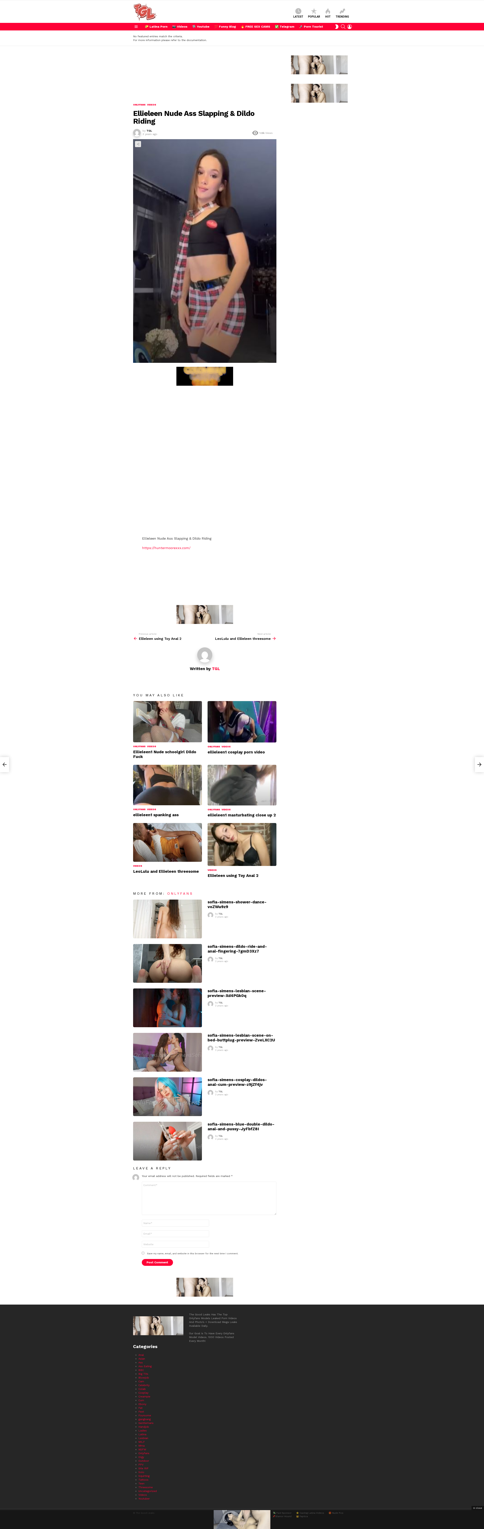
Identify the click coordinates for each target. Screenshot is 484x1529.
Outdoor (143, 1460)
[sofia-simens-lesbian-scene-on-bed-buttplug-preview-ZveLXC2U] (167, 1052)
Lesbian (143, 1438)
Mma (141, 1445)
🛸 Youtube (200, 26)
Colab (142, 1388)
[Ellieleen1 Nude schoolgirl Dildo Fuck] (167, 721)
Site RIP (143, 1468)
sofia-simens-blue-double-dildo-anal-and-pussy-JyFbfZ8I (241, 1126)
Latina (142, 1434)
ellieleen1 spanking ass (156, 814)
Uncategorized (147, 1491)
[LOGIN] (349, 26)
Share (138, 144)
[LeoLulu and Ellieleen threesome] (167, 842)
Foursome (144, 1415)
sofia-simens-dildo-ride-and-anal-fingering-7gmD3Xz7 (237, 948)
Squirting (144, 1475)
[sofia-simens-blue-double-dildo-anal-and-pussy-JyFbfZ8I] (167, 1141)
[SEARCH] (343, 26)
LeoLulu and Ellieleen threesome (166, 871)
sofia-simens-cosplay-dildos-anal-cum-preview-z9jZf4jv (237, 1082)
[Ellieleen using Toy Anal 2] (242, 844)
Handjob (143, 1426)
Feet (141, 1411)
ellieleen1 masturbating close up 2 (242, 815)
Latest (298, 16)
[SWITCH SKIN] (336, 26)
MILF (141, 1441)
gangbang (144, 1419)
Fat (140, 1407)
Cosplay (143, 1392)
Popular (314, 16)
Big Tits (143, 1373)
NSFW (142, 1449)
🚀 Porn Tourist (311, 26)
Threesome (145, 1487)
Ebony (142, 1404)
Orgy (141, 1456)
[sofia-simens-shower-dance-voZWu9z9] (167, 919)
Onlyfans (139, 746)
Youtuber (144, 1498)
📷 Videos (179, 26)
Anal (141, 1354)
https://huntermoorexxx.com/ (166, 548)
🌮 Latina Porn (156, 26)
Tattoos (143, 1479)
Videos (151, 746)
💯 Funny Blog (225, 26)
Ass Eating (145, 1366)
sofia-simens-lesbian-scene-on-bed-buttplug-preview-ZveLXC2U (241, 1037)
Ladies (142, 1430)
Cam (141, 1381)
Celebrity (144, 1385)
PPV (140, 1464)
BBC (141, 1370)
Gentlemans (146, 1422)
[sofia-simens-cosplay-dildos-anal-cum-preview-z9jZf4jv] (167, 1096)
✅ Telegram (284, 26)
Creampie (144, 1396)
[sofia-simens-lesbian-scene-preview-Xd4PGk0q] (167, 1007)
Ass (140, 1362)
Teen (141, 1483)
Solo (141, 1472)
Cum (141, 1400)
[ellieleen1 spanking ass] (167, 785)
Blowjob (143, 1377)
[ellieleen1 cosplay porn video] (242, 721)
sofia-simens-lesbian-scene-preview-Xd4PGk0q (237, 993)
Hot (328, 16)
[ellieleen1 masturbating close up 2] (242, 785)
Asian (141, 1358)
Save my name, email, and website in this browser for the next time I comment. (192, 1253)
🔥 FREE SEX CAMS (255, 26)
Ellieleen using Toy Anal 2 (233, 875)
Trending (342, 16)
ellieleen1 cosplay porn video (236, 752)
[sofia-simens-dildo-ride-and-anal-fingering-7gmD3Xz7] (167, 963)
